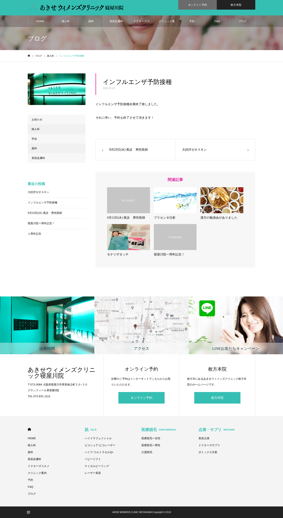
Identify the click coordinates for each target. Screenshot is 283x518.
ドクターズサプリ (209, 445)
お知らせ (37, 119)
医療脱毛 (159, 429)
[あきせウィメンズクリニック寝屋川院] (76, 7)
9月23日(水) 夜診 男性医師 (45, 212)
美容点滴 (203, 438)
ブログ (243, 21)
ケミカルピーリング (97, 466)
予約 (192, 21)
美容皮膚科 (116, 21)
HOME (40, 21)
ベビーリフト (93, 459)
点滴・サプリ (216, 429)
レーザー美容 (93, 472)
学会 (34, 138)
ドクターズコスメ (141, 23)
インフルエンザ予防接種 (42, 202)
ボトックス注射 (207, 452)
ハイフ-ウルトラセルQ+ (99, 452)
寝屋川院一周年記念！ (41, 223)
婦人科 (66, 21)
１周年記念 (34, 233)
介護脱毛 (147, 452)
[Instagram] (28, 512)
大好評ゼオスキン (38, 192)
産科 (91, 21)
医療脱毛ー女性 (151, 438)
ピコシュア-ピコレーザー (100, 445)
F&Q (217, 21)
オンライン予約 (197, 4)
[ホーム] (29, 56)
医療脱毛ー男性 (151, 445)
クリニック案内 (167, 23)
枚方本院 (236, 4)
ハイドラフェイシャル (98, 438)
